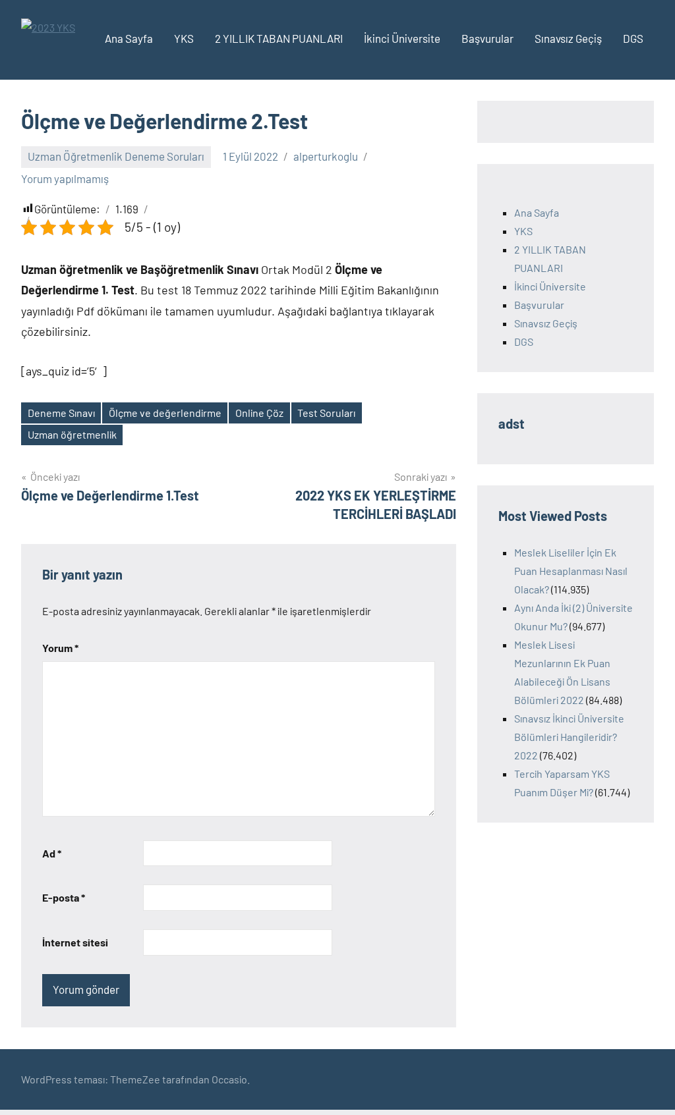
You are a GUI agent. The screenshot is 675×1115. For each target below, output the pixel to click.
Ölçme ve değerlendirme (165, 412)
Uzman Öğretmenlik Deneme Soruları (116, 156)
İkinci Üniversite (402, 38)
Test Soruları (326, 412)
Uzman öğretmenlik (72, 434)
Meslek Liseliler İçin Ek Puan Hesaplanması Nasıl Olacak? (571, 570)
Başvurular (487, 38)
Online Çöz (259, 412)
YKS (184, 38)
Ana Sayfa (129, 38)
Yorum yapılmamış (65, 178)
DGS (633, 38)
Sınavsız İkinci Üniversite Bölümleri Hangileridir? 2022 (569, 736)
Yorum (60, 647)
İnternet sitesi (75, 942)
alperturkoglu (325, 156)
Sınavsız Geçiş (568, 38)
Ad (51, 853)
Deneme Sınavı (61, 412)
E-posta (63, 897)
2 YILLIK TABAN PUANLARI (279, 38)
